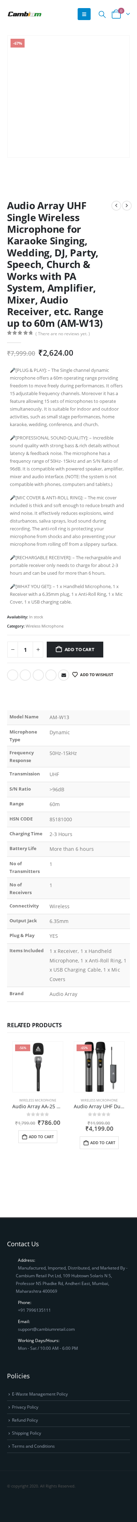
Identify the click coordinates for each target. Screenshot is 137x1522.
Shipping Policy (26, 1433)
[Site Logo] (24, 14)
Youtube (26, 1504)
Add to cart (79, 649)
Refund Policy (25, 1420)
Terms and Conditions (33, 1446)
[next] (127, 206)
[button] (84, 14)
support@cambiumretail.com (46, 1329)
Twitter (25, 675)
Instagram (39, 1504)
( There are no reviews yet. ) (62, 334)
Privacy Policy (25, 1407)
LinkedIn (38, 675)
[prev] (116, 206)
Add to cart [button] (41, 1136)
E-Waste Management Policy (40, 1394)
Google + (51, 675)
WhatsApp (52, 1504)
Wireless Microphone (45, 626)
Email (63, 675)
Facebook (12, 675)
